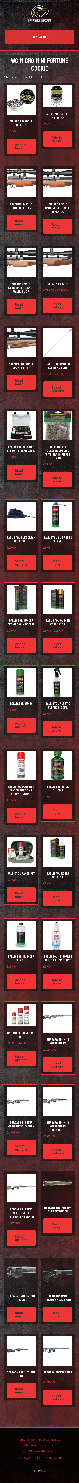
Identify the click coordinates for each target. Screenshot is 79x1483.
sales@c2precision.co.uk (39, 1458)
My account (47, 1445)
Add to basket (20, 146)
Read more (19, 222)
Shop (31, 1439)
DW (43, 1470)
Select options (58, 305)
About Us (43, 1439)
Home (21, 1439)
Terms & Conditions (39, 1450)
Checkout (30, 1445)
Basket (57, 1439)
